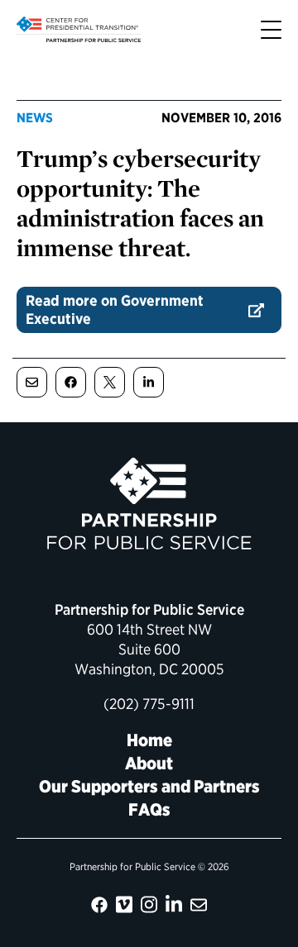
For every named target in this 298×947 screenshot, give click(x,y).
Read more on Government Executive (115, 309)
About (149, 763)
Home (149, 740)
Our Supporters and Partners (149, 786)
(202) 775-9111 (149, 703)
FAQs (149, 809)
